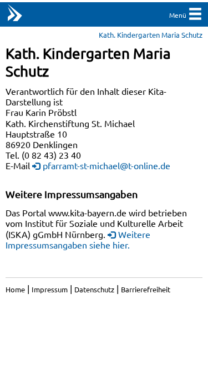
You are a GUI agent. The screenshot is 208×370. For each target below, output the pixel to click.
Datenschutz (94, 289)
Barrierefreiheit (145, 289)
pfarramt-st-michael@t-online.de (106, 165)
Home (15, 289)
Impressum (50, 289)
